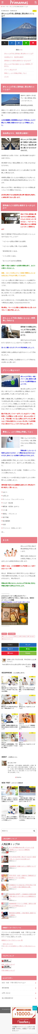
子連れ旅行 (31, 636)
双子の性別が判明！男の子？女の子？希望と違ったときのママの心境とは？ (22, 858)
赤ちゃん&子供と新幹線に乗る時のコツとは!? (18, 53)
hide (20, 49)
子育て (4, 633)
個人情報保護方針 (7, 998)
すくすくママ (12, 763)
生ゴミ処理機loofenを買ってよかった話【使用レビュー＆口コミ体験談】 (21, 848)
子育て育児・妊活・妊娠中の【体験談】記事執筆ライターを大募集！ (22, 876)
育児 (17, 636)
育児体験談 (23, 636)
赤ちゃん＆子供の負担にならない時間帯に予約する (18, 65)
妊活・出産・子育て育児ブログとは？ (14, 982)
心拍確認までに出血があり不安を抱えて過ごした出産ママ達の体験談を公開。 (22, 886)
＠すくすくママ (8, 944)
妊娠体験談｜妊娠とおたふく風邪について (22, 866)
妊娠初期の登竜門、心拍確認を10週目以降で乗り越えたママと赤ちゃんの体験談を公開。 (22, 896)
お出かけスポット (7, 639)
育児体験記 (12, 633)
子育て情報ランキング (8, 970)
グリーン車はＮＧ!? (10, 69)
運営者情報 (5, 988)
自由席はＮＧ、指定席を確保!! (13, 57)
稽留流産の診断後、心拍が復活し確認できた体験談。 (22, 914)
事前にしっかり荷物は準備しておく (15, 73)
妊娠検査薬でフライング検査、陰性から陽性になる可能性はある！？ (22, 905)
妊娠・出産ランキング (8, 964)
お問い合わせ (6, 993)
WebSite (19, 777)
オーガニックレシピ (8, 636)
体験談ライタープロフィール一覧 (12, 940)
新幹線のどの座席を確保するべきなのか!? (17, 60)
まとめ (6, 76)
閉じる (34, 1008)
